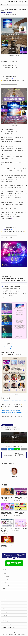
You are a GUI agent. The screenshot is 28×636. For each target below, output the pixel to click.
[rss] (14, 632)
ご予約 (4, 609)
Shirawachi (14, 427)
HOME (4, 600)
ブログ (4, 583)
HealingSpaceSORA (7, 427)
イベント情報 (9, 12)
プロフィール (6, 603)
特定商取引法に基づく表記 (9, 627)
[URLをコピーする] (24, 449)
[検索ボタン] (26, 2)
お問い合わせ (6, 615)
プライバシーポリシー (8, 624)
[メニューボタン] (2, 2)
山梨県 (14, 429)
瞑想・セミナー (6, 589)
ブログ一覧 (5, 621)
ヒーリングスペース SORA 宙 (14, 2)
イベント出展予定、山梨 (6, 429)
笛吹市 (17, 429)
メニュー (5, 606)
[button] (4, 449)
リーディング (6, 586)
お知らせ (4, 12)
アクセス (5, 612)
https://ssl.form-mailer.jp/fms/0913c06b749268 (13, 400)
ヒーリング (5, 580)
